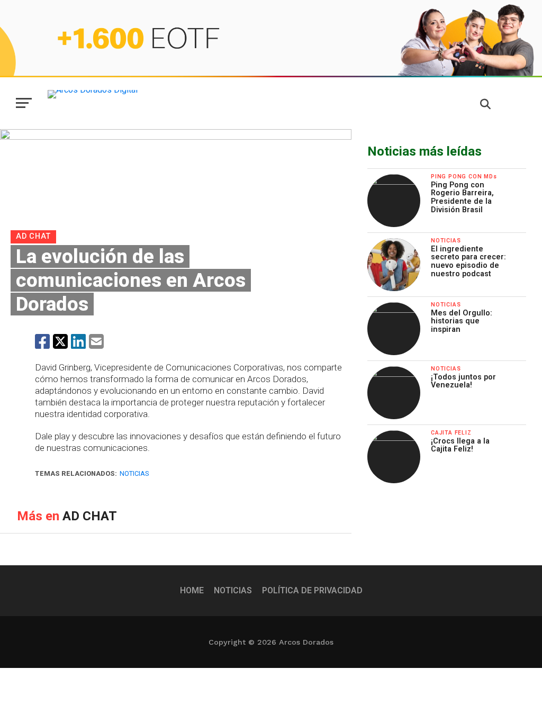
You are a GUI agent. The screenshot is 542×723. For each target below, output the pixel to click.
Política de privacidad (312, 590)
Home (192, 590)
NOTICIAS (233, 590)
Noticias (134, 473)
